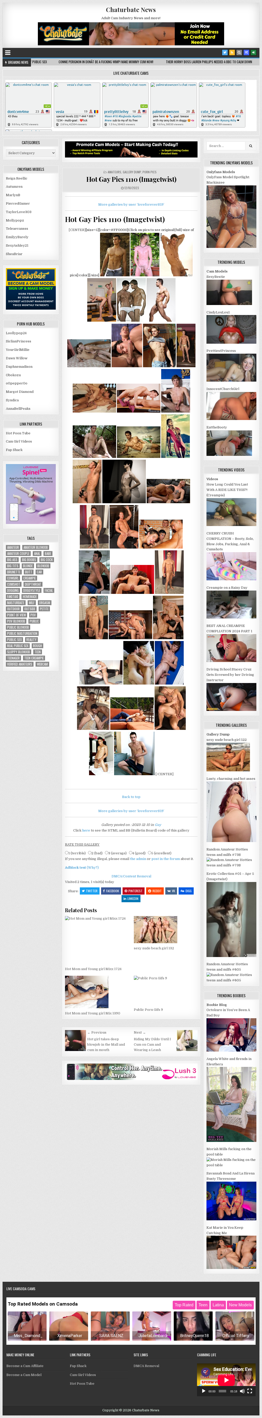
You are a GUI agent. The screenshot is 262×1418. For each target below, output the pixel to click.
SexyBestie (215, 277)
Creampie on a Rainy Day (226, 588)
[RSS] (232, 52)
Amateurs (114, 172)
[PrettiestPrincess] (231, 380)
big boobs (29, 559)
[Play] (203, 1391)
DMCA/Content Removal (131, 876)
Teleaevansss (17, 228)
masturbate (15, 602)
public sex (14, 639)
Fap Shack (14, 450)
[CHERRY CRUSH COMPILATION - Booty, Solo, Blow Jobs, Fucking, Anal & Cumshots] (231, 579)
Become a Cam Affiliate (24, 1366)
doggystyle (31, 590)
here (86, 830)
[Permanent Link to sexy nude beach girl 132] (166, 929)
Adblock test (75, 867)
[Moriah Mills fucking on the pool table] (231, 1165)
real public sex (17, 645)
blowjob (43, 565)
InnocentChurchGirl (222, 389)
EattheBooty (216, 427)
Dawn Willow (16, 358)
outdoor (13, 608)
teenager (13, 658)
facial (49, 590)
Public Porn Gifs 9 (148, 1010)
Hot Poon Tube (18, 433)
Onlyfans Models (220, 172)
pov (33, 615)
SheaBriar (14, 254)
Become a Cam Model (23, 1375)
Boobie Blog (216, 1005)
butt (28, 572)
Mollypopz (15, 220)
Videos (212, 479)
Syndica (12, 400)
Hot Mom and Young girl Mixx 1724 (93, 969)
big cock (47, 559)
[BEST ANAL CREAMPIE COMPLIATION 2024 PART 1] (231, 661)
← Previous (96, 1032)
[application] (226, 1379)
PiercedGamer (18, 203)
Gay (158, 825)
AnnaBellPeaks (18, 409)
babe (48, 553)
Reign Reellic (16, 178)
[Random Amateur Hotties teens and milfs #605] (231, 980)
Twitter (91, 891)
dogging (13, 590)
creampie (29, 578)
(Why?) (93, 867)
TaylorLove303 (18, 212)
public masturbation (22, 633)
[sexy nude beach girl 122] (228, 770)
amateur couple (18, 553)
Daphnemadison (19, 367)
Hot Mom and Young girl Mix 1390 (92, 1013)
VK (173, 891)
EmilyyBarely (17, 237)
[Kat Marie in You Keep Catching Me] (231, 1268)
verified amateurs (19, 664)
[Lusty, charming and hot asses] (231, 841)
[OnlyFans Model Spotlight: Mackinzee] (231, 247)
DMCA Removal (146, 1366)
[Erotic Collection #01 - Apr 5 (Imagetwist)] (231, 956)
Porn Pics (150, 172)
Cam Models (216, 271)
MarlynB (13, 195)
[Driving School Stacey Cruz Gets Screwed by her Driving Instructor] (231, 710)
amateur (13, 547)
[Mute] (242, 1391)
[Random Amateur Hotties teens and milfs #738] (231, 865)
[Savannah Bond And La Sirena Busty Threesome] (231, 1219)
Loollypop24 (16, 333)
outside (29, 608)
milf (32, 602)
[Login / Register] (253, 52)
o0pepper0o (16, 383)
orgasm (44, 602)
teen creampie (34, 658)
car (39, 572)
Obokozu (13, 375)
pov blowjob (16, 621)
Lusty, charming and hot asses (230, 779)
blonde (28, 565)
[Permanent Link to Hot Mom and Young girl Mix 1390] (97, 992)
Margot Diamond (20, 392)
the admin (138, 859)
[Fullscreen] (249, 1391)
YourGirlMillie (17, 350)
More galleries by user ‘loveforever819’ (131, 204)
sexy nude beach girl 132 (154, 948)
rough (37, 645)
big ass (12, 559)
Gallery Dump (132, 172)
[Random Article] (246, 52)
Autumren (14, 186)
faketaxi (12, 596)
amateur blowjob (36, 547)
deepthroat (33, 584)
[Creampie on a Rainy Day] (231, 617)
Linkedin (132, 898)
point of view (16, 615)
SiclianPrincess (18, 341)
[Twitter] (225, 52)
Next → (140, 1032)
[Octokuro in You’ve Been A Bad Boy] (231, 1050)
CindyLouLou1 (218, 312)
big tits (12, 565)
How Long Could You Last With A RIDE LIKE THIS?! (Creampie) (227, 489)
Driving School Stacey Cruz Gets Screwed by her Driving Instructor (230, 674)
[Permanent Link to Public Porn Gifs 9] (166, 990)
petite (44, 608)
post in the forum (165, 859)
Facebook (112, 891)
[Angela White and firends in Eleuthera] (231, 1141)
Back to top (131, 797)
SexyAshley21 (17, 245)
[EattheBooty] (229, 455)
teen (38, 651)
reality (31, 639)
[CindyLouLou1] (231, 342)
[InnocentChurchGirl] (231, 419)
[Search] (239, 52)
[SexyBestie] (229, 304)
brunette (13, 572)
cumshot (13, 584)
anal (37, 553)
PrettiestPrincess (221, 351)
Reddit (157, 891)
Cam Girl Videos (19, 441)
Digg (188, 891)
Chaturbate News (131, 9)
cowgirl (13, 578)
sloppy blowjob (18, 651)
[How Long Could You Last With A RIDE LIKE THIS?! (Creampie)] (231, 525)
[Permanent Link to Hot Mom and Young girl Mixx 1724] (97, 940)
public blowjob (18, 627)
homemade (30, 596)
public (34, 621)
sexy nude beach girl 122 (226, 740)
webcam (42, 664)
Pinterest (135, 891)
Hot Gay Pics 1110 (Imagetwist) (131, 179)
